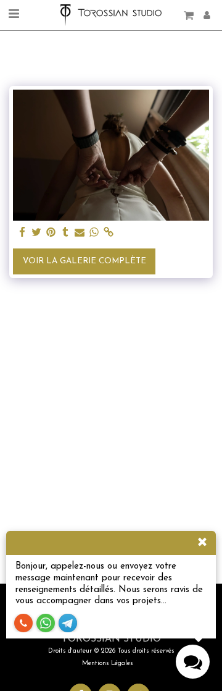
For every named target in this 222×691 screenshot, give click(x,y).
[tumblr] (65, 233)
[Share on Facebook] (22, 233)
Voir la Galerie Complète (84, 261)
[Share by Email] (80, 233)
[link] (108, 233)
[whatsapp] (94, 233)
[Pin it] (51, 233)
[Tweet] (36, 233)
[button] (13, 14)
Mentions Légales (107, 663)
